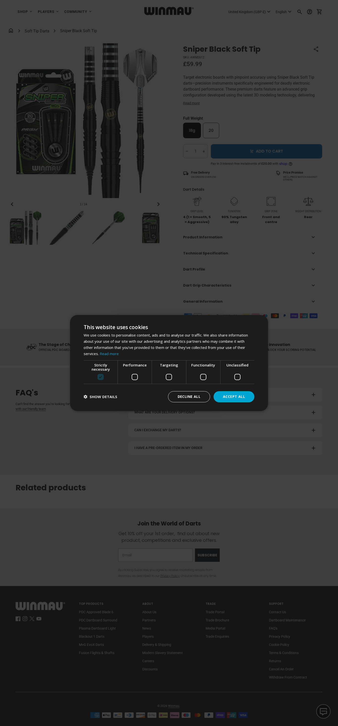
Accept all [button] (234, 396)
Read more (109, 353)
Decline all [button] (189, 396)
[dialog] (169, 363)
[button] (100, 396)
